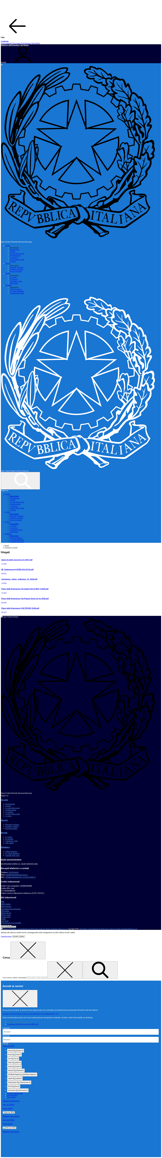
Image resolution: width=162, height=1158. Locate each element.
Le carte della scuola (17, 253)
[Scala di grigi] (6, 925)
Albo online (14, 283)
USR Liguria (6, 904)
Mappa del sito (6, 913)
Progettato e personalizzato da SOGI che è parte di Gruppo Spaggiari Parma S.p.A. (108, 929)
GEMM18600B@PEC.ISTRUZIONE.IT (21, 877)
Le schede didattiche (17, 291)
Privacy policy (6, 915)
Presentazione (14, 250)
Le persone (13, 257)
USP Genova (6, 906)
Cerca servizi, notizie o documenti (14, 978)
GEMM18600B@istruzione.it (17, 875)
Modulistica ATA (53, 1014)
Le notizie (13, 277)
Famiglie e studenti (16, 269)
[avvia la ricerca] (100, 970)
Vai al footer (35, 43)
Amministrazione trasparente (11, 909)
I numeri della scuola (17, 259)
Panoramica (14, 248)
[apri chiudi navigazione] (2, 64)
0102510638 (13, 872)
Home (7, 545)
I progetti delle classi (17, 293)
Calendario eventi (16, 281)
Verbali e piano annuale (25, 1014)
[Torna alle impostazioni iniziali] (10, 925)
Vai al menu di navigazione (21, 43)
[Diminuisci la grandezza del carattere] (4, 925)
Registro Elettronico (10, 1014)
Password (6, 1036)
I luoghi (12, 252)
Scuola (4, 800)
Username (6, 1028)
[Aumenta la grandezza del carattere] (2, 925)
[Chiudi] (28, 950)
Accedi (6, 1044)
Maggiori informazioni (15, 1093)
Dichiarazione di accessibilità (11, 923)
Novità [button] (7, 273)
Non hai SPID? (12, 1095)
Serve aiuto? (11, 1097)
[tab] (18, 1022)
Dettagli (6, 936)
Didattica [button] (8, 285)
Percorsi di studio (16, 271)
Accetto (18, 936)
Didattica (5, 847)
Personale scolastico (17, 267)
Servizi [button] (7, 263)
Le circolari (14, 279)
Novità (4, 833)
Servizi (4, 820)
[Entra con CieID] (9, 1128)
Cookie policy (6, 917)
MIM (2, 902)
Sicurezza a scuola (11, 547)
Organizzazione (15, 255)
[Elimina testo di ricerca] (64, 970)
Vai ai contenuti (6, 43)
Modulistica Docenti (40, 1014)
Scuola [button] (7, 246)
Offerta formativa (16, 289)
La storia (13, 261)
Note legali (4, 921)
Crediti (3, 919)
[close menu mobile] (17, 34)
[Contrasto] (8, 925)
